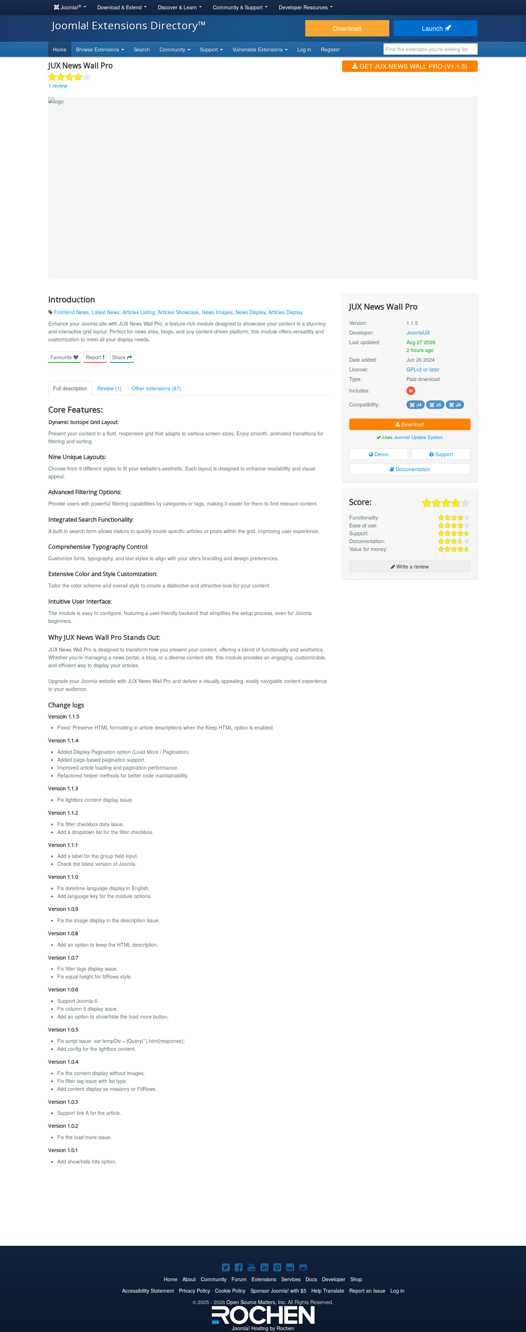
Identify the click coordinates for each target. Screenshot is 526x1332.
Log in (304, 49)
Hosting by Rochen (263, 1328)
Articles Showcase (178, 312)
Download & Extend (120, 7)
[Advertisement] (410, 631)
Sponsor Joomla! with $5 (278, 1290)
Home (60, 49)
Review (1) (109, 388)
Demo (380, 454)
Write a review (412, 566)
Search (142, 49)
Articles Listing (138, 312)
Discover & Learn (178, 7)
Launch (433, 28)
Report (94, 357)
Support (443, 454)
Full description (70, 388)
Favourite (61, 357)
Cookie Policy (230, 1290)
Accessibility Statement (148, 1290)
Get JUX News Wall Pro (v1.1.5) (412, 66)
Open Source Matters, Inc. (256, 1302)
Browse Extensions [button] (98, 49)
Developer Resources (304, 7)
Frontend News (71, 312)
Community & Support (238, 7)
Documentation (412, 469)
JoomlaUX (418, 332)
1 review (57, 85)
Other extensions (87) (156, 388)
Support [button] (209, 49)
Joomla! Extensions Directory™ (129, 25)
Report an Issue (367, 1290)
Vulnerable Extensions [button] (258, 49)
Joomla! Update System (418, 437)
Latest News (106, 312)
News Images (217, 312)
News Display (250, 312)
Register (330, 49)
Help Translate (327, 1290)
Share (119, 357)
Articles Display (285, 312)
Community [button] (173, 49)
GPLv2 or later (422, 369)
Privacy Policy (194, 1290)
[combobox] (431, 49)
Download (347, 28)
